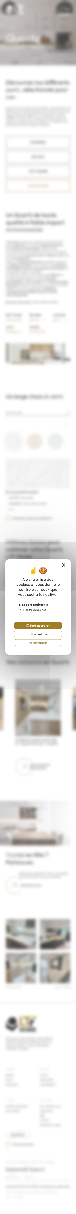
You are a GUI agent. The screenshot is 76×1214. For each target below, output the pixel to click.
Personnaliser (38, 643)
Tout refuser (39, 634)
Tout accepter (39, 625)
